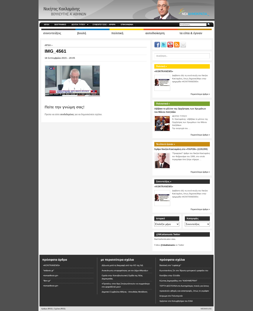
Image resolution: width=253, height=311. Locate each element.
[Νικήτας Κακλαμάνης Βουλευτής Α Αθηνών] (126, 9)
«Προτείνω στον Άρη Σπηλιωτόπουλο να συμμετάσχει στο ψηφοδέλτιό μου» (126, 285)
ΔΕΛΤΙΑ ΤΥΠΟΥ (78, 24)
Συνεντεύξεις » (163, 181)
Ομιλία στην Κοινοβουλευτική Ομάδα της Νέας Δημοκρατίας (122, 277)
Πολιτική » (161, 66)
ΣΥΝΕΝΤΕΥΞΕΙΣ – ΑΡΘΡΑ (104, 24)
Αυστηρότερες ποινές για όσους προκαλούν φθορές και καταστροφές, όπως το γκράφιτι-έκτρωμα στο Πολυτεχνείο (184, 291)
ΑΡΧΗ (46, 24)
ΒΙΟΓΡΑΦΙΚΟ (60, 24)
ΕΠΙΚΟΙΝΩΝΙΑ (127, 24)
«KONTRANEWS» (163, 71)
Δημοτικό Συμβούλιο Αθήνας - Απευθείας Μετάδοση (124, 292)
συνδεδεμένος (67, 114)
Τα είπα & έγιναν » (165, 144)
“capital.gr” (176, 265)
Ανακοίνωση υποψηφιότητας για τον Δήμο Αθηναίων (125, 270)
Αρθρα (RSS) (47, 309)
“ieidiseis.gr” (48, 270)
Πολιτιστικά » (163, 103)
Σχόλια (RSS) (59, 309)
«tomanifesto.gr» (50, 275)
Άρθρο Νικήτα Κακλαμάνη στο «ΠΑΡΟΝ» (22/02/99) (181, 149)
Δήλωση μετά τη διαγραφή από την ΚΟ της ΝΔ (122, 265)
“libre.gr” (47, 281)
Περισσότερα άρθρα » (200, 94)
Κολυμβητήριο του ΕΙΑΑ (182, 301)
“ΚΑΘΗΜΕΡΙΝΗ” (189, 281)
